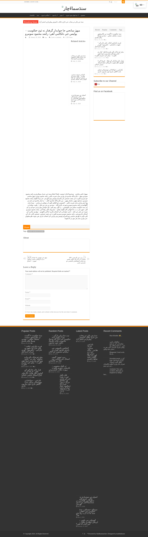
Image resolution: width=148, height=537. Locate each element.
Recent (97, 30)
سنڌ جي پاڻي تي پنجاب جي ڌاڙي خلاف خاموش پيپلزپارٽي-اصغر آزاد (61, 22)
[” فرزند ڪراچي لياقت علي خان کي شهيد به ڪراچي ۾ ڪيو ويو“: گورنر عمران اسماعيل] (96, 43)
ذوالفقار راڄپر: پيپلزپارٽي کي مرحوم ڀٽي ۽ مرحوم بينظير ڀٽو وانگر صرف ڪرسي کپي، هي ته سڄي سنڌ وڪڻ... (114, 345)
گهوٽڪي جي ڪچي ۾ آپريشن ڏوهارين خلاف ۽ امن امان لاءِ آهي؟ (87, 522)
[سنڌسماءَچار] (74, 8)
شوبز (61, 15)
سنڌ (38, 15)
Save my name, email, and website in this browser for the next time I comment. (52, 312)
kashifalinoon (120, 534)
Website (27, 305)
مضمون (83, 15)
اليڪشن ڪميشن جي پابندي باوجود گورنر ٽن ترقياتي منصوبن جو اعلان (59, 350)
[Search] (123, 1)
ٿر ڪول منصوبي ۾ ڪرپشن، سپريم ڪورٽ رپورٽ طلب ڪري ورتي (59, 368)
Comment (29, 274)
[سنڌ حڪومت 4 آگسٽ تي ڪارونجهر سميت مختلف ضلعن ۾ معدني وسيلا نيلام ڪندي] (96, 34)
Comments (113, 30)
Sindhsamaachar (101, 534)
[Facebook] (109, 2)
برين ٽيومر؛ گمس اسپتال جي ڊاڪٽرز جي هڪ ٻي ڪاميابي (59, 359)
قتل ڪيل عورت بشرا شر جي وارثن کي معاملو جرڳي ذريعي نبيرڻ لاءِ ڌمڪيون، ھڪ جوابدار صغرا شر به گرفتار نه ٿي (65, 383)
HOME (25, 15)
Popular (104, 30)
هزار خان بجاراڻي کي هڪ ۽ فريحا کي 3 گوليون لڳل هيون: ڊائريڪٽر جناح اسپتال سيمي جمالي (109, 62)
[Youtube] (111, 2)
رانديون (54, 15)
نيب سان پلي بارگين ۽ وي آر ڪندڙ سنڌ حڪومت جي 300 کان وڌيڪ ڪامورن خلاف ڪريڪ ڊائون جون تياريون (60, 339)
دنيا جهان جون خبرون (71, 15)
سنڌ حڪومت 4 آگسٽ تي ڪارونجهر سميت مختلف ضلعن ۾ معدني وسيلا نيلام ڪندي (108, 35)
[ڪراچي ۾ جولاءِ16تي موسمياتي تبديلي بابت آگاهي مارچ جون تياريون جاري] (96, 70)
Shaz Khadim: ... (116, 335)
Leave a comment (56, 37)
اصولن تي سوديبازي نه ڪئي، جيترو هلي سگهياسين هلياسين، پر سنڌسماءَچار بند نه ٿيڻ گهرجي (78, 98)
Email (27, 299)
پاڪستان (32, 15)
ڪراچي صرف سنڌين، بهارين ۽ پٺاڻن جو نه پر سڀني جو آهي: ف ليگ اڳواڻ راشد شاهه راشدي (79, 77)
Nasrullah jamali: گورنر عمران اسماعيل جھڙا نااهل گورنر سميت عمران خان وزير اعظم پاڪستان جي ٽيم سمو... (114, 362)
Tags (120, 30)
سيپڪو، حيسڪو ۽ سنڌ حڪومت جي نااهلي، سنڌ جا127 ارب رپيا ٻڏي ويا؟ (86, 512)
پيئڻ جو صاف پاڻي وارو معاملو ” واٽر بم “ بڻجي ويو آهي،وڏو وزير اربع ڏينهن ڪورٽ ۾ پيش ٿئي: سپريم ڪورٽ (109, 53)
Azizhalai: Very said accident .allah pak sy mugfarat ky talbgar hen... (113, 371)
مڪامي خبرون (45, 15)
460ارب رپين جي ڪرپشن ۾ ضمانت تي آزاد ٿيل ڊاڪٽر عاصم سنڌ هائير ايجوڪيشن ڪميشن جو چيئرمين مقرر (76, 260)
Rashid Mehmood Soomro (36, 231)
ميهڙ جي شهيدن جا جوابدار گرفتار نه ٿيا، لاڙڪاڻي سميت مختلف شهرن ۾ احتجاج (37, 259)
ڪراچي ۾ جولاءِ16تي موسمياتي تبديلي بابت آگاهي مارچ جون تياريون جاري (110, 70)
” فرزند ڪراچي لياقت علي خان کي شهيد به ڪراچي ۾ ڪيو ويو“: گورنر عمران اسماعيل (108, 44)
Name (27, 292)
